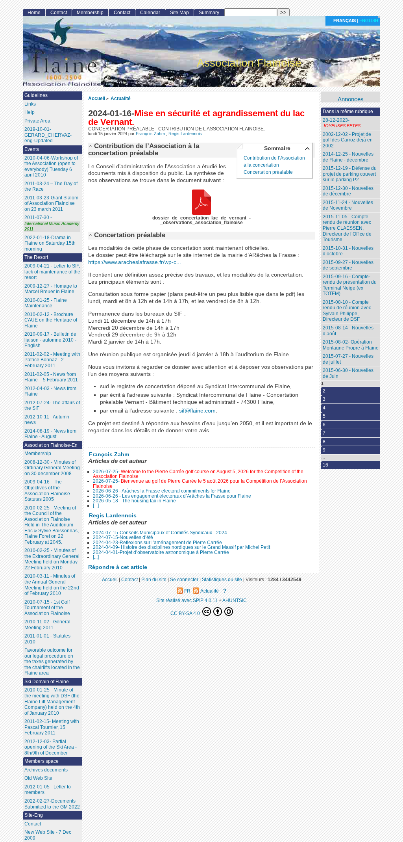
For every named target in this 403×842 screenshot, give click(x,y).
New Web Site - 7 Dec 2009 (47, 835)
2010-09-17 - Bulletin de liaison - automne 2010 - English (50, 339)
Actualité (121, 98)
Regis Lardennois (185, 133)
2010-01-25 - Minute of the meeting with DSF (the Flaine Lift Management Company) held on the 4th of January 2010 (52, 701)
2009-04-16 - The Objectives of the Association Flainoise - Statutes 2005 (48, 490)
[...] (96, 505)
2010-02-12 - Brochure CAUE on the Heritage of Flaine (50, 320)
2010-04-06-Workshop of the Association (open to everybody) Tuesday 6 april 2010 (51, 166)
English (368, 20)
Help (29, 112)
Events (31, 149)
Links (30, 104)
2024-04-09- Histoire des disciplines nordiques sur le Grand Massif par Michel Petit (181, 547)
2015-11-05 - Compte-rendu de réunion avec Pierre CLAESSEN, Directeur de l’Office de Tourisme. (347, 228)
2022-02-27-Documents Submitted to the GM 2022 (52, 804)
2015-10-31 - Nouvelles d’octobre (348, 251)
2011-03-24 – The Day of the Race (51, 186)
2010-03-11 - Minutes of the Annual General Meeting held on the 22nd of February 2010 (51, 584)
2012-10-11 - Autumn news (46, 420)
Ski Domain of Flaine (46, 681)
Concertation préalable (268, 172)
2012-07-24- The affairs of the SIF (52, 405)
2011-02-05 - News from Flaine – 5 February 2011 (51, 377)
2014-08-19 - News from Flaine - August (50, 434)
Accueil (96, 98)
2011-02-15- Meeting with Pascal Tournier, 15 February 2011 (51, 727)
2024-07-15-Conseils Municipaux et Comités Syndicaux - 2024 (160, 532)
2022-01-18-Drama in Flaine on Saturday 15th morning (50, 243)
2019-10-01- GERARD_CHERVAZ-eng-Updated (48, 134)
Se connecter (184, 579)
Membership (90, 12)
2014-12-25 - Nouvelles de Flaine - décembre (348, 157)
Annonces (351, 99)
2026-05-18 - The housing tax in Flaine (134, 501)
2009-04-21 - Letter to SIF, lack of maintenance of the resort (52, 271)
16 (325, 465)
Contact (58, 12)
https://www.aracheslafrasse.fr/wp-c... (134, 262)
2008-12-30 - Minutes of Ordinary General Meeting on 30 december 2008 (52, 467)
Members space (41, 761)
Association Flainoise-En (51, 445)
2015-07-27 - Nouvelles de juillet (348, 359)
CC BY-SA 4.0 (185, 613)
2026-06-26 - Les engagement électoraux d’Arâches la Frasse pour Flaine (172, 496)
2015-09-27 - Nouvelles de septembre (348, 265)
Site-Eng (33, 815)
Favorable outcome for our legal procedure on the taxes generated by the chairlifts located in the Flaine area (52, 661)
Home (34, 12)
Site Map (179, 12)
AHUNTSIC (234, 600)
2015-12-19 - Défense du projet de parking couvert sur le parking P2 (350, 173)
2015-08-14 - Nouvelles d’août (348, 330)
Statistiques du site (222, 579)
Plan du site (153, 579)
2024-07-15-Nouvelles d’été (123, 537)
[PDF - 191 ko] (201, 203)
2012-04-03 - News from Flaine (50, 391)
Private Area (37, 121)
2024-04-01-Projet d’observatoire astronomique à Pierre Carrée (161, 552)
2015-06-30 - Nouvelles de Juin (348, 373)
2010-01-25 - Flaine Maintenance (45, 303)
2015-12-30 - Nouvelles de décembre (348, 191)
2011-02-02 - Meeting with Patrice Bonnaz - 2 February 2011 (52, 359)
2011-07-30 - (51, 223)
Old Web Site (38, 778)
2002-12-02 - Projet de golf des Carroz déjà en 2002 (348, 140)
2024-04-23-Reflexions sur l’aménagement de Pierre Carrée (157, 542)
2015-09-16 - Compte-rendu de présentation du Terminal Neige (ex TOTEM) (350, 285)
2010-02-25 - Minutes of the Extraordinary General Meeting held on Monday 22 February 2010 (51, 559)
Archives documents (46, 770)
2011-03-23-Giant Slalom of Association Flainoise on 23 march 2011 (51, 203)
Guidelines (36, 95)
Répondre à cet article (117, 567)
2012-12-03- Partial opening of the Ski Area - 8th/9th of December (50, 747)
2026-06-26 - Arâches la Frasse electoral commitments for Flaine (162, 491)
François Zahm (151, 133)
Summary (209, 12)
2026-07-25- (198, 474)
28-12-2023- (341, 122)
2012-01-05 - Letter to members (47, 790)
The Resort (36, 257)
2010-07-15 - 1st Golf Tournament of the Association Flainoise (47, 607)
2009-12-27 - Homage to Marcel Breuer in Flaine (50, 289)
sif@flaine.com (197, 411)
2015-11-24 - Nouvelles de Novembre (348, 205)
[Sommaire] (91, 146)
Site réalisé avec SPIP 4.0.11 (187, 600)
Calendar (150, 12)
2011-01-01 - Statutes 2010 (47, 639)
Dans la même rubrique (348, 111)
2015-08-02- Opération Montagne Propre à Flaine (351, 345)
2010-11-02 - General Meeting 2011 (47, 624)
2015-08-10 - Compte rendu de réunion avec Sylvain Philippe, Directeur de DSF (347, 310)
